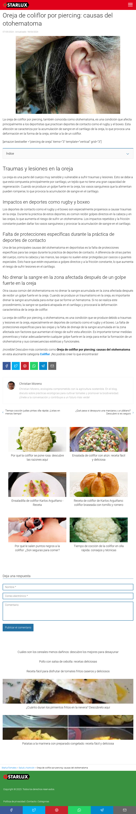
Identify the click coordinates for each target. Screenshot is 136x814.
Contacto (31, 801)
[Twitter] (16, 366)
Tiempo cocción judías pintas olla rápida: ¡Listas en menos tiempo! (32, 412)
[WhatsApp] (34, 366)
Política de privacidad (14, 801)
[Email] (52, 366)
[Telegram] (43, 366)
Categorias (43, 801)
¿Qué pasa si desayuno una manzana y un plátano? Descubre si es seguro (103, 412)
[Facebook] (7, 366)
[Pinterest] (25, 366)
